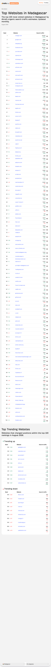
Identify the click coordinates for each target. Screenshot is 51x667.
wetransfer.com (19, 244)
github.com (18, 297)
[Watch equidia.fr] (47, 349)
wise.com (17, 305)
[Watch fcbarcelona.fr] (47, 397)
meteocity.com (22, 514)
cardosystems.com (20, 416)
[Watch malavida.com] (47, 137)
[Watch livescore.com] (47, 381)
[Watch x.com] (47, 314)
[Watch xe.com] (47, 302)
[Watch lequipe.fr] (47, 121)
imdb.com (17, 128)
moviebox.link (21, 479)
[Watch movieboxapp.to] (47, 256)
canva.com (18, 71)
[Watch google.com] (47, 40)
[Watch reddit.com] (47, 290)
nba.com (17, 364)
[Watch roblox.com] (47, 393)
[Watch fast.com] (47, 222)
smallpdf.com (18, 309)
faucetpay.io (18, 218)
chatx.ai (20, 506)
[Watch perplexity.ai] (47, 179)
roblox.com (18, 392)
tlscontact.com (19, 352)
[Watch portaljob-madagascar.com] (47, 266)
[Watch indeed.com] (47, 318)
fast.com (17, 222)
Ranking (41, 2)
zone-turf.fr (18, 116)
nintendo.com (21, 526)
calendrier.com (22, 451)
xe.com (17, 301)
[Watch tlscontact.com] (47, 353)
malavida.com (18, 136)
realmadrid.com (19, 340)
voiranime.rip (18, 198)
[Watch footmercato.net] (47, 105)
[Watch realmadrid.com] (47, 341)
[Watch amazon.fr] (47, 171)
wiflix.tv (17, 210)
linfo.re (20, 463)
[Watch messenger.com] (47, 389)
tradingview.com (19, 269)
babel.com (20, 471)
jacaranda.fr (21, 455)
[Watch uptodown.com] (47, 64)
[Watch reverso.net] (47, 101)
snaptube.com (19, 325)
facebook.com (19, 47)
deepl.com (17, 96)
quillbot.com (18, 206)
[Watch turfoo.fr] (47, 274)
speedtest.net (18, 158)
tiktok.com (18, 112)
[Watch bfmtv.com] (47, 337)
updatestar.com (22, 530)
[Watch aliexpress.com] (47, 361)
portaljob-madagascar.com (22, 265)
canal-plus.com (19, 186)
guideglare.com (22, 447)
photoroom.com (22, 475)
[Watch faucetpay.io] (47, 219)
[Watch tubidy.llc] (47, 233)
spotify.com (18, 124)
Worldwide (4, 9)
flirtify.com (18, 156)
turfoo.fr (17, 273)
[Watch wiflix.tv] (47, 211)
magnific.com (18, 194)
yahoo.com (18, 92)
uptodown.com (19, 63)
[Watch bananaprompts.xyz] (47, 259)
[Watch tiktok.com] (47, 113)
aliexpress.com (19, 360)
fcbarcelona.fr (19, 396)
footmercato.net (19, 104)
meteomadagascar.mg (20, 252)
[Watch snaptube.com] (47, 326)
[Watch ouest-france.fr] (47, 203)
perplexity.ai (18, 178)
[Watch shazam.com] (47, 409)
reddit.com (18, 289)
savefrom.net (18, 140)
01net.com (18, 368)
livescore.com (18, 380)
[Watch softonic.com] (47, 68)
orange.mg (18, 240)
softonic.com (18, 67)
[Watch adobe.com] (47, 215)
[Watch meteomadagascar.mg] (47, 253)
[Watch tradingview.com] (47, 270)
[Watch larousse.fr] (47, 191)
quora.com (21, 467)
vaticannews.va (22, 483)
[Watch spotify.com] (47, 125)
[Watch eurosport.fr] (47, 333)
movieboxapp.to (19, 256)
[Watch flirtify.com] (47, 156)
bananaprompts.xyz (20, 259)
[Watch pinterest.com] (47, 80)
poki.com (17, 321)
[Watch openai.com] (47, 56)
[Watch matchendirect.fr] (47, 183)
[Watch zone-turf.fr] (47, 117)
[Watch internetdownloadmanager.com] (47, 357)
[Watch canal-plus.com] (47, 187)
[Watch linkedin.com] (47, 167)
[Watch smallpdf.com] (47, 310)
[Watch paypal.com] (47, 237)
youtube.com (18, 51)
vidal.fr (17, 144)
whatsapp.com (19, 59)
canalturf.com (18, 277)
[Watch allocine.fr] (47, 226)
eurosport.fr (18, 333)
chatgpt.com (18, 35)
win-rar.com (21, 459)
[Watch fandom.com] (47, 421)
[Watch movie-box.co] (47, 83)
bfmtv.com (18, 337)
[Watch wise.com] (47, 306)
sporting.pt (21, 502)
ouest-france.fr (19, 202)
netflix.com (18, 281)
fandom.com (18, 420)
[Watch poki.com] (47, 322)
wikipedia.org (18, 43)
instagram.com (19, 86)
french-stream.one (20, 285)
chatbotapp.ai (21, 522)
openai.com (18, 55)
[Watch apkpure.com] (47, 163)
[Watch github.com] (47, 298)
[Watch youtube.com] (47, 52)
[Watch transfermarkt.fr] (47, 329)
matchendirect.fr (19, 182)
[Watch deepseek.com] (47, 230)
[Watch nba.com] (47, 365)
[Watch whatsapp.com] (47, 60)
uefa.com (17, 412)
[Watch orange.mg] (47, 241)
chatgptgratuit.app (20, 404)
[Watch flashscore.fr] (47, 148)
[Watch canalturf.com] (47, 278)
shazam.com (18, 408)
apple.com (18, 108)
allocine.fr (17, 226)
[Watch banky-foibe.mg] (47, 401)
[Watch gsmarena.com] (47, 294)
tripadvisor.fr (18, 372)
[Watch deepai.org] (47, 152)
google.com (18, 39)
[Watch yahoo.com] (47, 93)
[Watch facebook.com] (47, 48)
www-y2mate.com (20, 248)
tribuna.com (21, 510)
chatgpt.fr (20, 518)
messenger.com (19, 388)
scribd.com (18, 174)
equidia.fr (17, 348)
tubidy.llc (17, 232)
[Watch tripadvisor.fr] (47, 373)
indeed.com (18, 317)
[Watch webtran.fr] (47, 262)
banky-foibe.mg (19, 400)
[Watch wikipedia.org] (47, 44)
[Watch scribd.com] (47, 175)
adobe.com (18, 214)
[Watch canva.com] (47, 72)
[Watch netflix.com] (47, 282)
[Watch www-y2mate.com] (47, 249)
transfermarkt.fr (19, 329)
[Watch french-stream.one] (47, 286)
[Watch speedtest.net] (47, 159)
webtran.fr (18, 261)
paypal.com (18, 236)
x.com (16, 313)
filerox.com (21, 494)
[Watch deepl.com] (47, 97)
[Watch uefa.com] (47, 413)
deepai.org (18, 152)
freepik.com (21, 498)
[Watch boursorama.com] (47, 377)
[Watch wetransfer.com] (47, 245)
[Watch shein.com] (47, 385)
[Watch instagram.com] (47, 86)
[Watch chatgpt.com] (47, 36)
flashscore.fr (18, 148)
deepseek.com (19, 230)
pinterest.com (18, 79)
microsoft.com (19, 75)
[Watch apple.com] (47, 109)
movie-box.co (18, 83)
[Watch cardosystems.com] (47, 417)
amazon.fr (18, 170)
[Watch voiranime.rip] (47, 199)
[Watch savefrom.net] (47, 141)
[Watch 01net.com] (47, 369)
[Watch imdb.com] (47, 129)
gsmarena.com (19, 293)
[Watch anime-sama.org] (47, 345)
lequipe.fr (17, 120)
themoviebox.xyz (19, 89)
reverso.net (18, 100)
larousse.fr (18, 190)
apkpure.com (18, 162)
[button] (8, 24)
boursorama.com (19, 376)
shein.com (17, 384)
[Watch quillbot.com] (47, 207)
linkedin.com (18, 166)
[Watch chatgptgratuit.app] (47, 405)
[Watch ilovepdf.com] (47, 133)
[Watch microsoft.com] (47, 76)
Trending (46, 2)
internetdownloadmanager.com (23, 356)
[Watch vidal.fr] (47, 145)
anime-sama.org (19, 344)
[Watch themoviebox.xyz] (47, 90)
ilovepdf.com (18, 132)
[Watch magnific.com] (47, 195)
